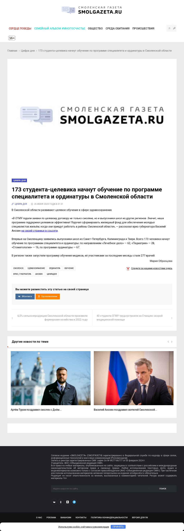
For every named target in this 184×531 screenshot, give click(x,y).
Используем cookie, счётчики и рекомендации (83, 526)
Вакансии (66, 517)
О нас (39, 517)
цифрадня (52, 274)
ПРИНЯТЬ (118, 526)
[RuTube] (68, 502)
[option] (50, 383)
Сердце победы (20, 28)
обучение (69, 268)
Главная (12, 50)
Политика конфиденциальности (109, 517)
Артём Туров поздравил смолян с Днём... (36, 409)
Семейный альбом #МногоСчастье (59, 28)
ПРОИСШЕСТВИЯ (143, 28)
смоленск (18, 268)
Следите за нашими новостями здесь (151, 268)
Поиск (162, 489)
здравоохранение (36, 268)
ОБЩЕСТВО (95, 28)
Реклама (51, 517)
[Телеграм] (74, 502)
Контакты (81, 517)
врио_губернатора (22, 274)
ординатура (54, 268)
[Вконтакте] (54, 502)
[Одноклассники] (61, 502)
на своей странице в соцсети (39, 230)
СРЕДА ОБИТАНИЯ (118, 28)
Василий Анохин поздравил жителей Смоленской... (125, 409)
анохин (39, 274)
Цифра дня (28, 50)
